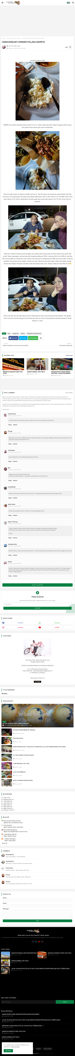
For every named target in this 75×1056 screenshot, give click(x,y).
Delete (15, 424)
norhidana (11, 450)
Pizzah (10, 431)
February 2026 (8, 810)
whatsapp (57, 622)
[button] (68, 3)
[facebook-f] (33, 941)
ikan (9, 333)
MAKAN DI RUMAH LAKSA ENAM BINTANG (24, 953)
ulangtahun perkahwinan (14, 38)
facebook (20, 622)
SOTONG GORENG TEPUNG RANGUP (23, 755)
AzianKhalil (11, 487)
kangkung (15, 333)
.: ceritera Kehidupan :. (10, 839)
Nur (9, 468)
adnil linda (11, 504)
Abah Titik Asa (13, 522)
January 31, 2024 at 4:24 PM (14, 452)
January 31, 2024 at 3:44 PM (14, 433)
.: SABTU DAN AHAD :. (10, 840)
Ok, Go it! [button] (8, 1050)
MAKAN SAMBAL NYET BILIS (36, 372)
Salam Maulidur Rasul (10, 836)
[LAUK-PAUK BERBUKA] (6, 774)
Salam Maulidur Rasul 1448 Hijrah (13, 827)
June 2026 (6, 803)
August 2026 (7, 799)
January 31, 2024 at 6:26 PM (14, 523)
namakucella (12, 544)
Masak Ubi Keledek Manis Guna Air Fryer (15, 831)
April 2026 (6, 806)
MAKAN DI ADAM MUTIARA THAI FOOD (12, 372)
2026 (5, 797)
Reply (10, 424)
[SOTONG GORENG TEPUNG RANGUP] (6, 757)
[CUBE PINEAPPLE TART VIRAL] (6, 765)
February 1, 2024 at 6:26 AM (14, 546)
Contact (38, 1048)
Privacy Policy (47, 1048)
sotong (23, 333)
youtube (57, 627)
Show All (4, 843)
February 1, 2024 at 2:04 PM (14, 563)
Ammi (10, 562)
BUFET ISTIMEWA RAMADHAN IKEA (23, 780)
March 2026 (7, 808)
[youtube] (39, 941)
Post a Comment (37, 585)
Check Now (14, 1046)
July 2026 (6, 801)
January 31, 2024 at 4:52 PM (14, 488)
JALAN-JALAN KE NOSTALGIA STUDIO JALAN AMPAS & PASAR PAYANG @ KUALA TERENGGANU (40, 968)
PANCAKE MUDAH (18, 738)
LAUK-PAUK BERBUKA (19, 772)
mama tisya (12, 414)
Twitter (24, 338)
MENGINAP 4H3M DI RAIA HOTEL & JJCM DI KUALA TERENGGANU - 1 (23, 1025)
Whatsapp (34, 338)
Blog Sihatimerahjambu (10, 830)
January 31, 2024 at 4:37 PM (14, 469)
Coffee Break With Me (10, 834)
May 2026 (6, 805)
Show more (69, 355)
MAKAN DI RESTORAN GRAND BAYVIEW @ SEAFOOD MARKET (61, 372)
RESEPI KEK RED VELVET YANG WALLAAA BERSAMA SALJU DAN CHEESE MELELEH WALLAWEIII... (39, 746)
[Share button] (41, 338)
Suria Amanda (8, 825)
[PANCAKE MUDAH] (6, 740)
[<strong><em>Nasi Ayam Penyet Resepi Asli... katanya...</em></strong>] (6, 732)
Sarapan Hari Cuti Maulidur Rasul (13, 822)
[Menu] (2, 3)
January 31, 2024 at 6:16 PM (14, 506)
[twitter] (36, 941)
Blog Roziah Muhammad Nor (12, 821)
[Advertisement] (37, 20)
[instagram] (42, 941)
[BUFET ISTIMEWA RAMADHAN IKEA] (6, 782)
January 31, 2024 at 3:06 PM (14, 415)
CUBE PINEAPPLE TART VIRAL (21, 763)
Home (3, 38)
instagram (20, 627)
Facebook (14, 338)
